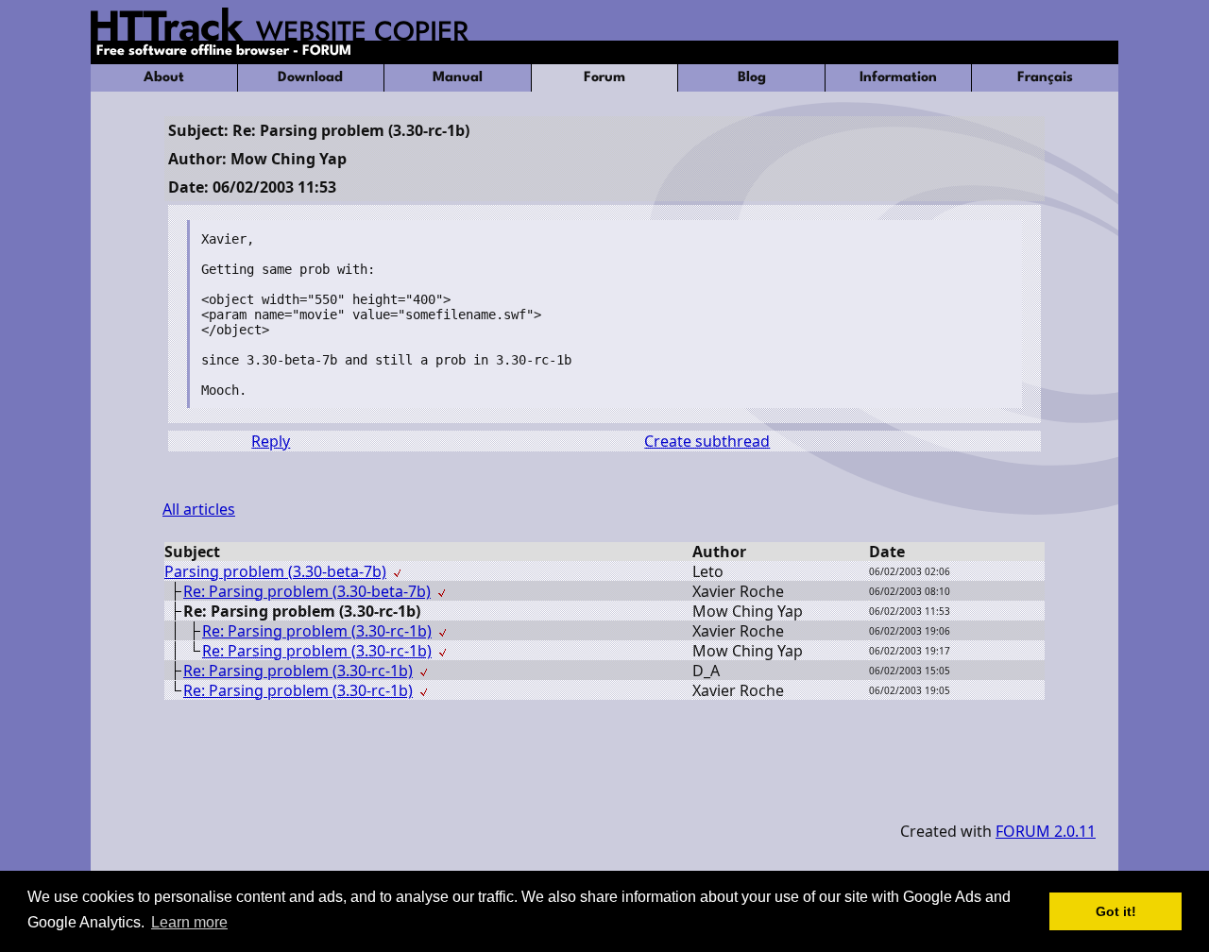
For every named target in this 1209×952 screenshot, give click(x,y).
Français (1045, 78)
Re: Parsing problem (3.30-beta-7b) (307, 591)
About (164, 78)
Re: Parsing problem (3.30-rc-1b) (317, 630)
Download (310, 78)
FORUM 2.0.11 (1046, 831)
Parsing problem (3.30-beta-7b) (275, 571)
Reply (270, 441)
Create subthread (707, 441)
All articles (198, 509)
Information (898, 78)
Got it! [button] (1116, 911)
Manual (458, 78)
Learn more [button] (189, 922)
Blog (752, 78)
